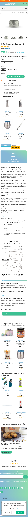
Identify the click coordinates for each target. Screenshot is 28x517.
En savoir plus (20, 508)
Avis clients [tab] (15, 147)
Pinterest (18, 488)
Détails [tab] (14, 145)
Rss (9, 488)
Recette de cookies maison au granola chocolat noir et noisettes (12, 443)
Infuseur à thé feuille (20, 414)
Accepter (20, 512)
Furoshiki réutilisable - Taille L (7, 342)
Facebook (1, 488)
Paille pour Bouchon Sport (7, 414)
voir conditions (20, 52)
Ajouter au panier (15, 76)
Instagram (22, 488)
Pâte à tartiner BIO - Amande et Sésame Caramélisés (21, 343)
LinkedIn (1, 492)
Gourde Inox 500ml (7, 113)
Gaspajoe (7, 48)
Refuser (7, 512)
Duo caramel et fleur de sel (7, 364)
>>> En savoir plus (7, 63)
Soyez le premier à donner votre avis (15, 314)
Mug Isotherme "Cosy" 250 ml (7, 135)
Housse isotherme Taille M (7, 392)
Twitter (5, 488)
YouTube (13, 488)
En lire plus (6, 452)
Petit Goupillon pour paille (21, 135)
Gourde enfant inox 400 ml (21, 392)
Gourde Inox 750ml (20, 113)
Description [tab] (6, 145)
